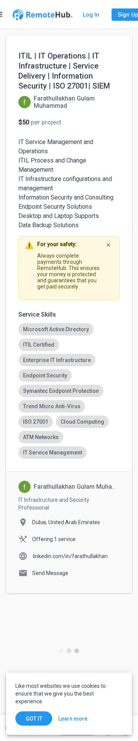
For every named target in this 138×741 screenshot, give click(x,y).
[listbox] (69, 391)
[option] (56, 329)
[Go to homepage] (42, 14)
